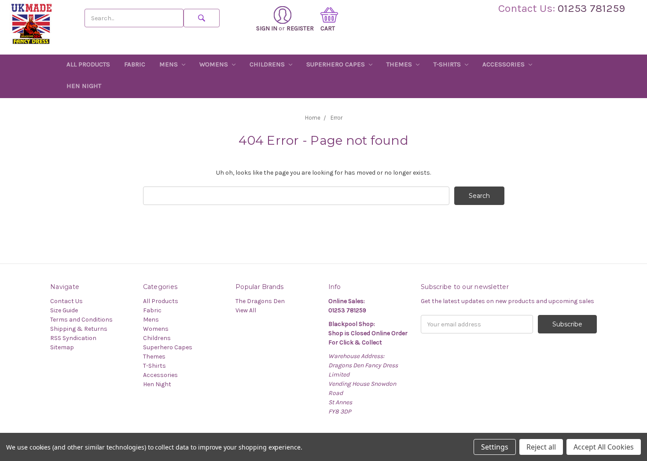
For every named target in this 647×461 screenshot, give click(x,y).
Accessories (504, 64)
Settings (494, 447)
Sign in (266, 28)
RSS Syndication (73, 338)
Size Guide (64, 310)
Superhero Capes (336, 64)
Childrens (268, 64)
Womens (214, 64)
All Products (88, 64)
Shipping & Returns (78, 329)
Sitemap (62, 347)
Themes (400, 64)
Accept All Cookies (603, 447)
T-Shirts (448, 64)
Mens (169, 64)
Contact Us (66, 301)
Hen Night (83, 86)
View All (245, 310)
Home (312, 117)
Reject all (541, 447)
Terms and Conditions (81, 319)
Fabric (134, 64)
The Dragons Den (260, 301)
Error (336, 117)
